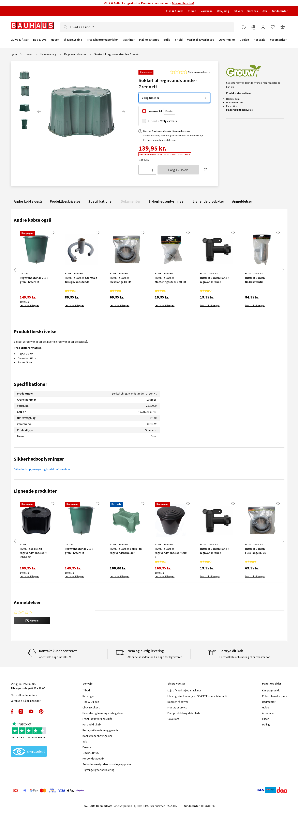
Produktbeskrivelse (65, 201)
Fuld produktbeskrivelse (239, 109)
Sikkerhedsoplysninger (167, 201)
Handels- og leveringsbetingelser (103, 713)
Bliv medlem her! (183, 3)
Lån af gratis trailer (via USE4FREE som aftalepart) (197, 696)
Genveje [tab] (87, 683)
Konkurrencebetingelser (97, 736)
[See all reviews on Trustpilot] (29, 728)
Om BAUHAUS (91, 753)
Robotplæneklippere (274, 696)
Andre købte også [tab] (32, 220)
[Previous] (39, 112)
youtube (31, 711)
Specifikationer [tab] (30, 384)
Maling (266, 724)
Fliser (265, 719)
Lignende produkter (208, 201)
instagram (21, 711)
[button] (32, 620)
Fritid (179, 40)
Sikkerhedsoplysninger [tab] (39, 459)
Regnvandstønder (75, 54)
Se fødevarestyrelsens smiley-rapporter (107, 764)
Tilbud (192, 11)
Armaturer (268, 713)
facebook (12, 711)
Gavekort (173, 719)
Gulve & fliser (20, 40)
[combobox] (147, 27)
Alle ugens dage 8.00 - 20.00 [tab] (28, 686)
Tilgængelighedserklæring (99, 770)
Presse (87, 747)
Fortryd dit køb (92, 724)
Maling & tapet (149, 40)
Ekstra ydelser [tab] (176, 683)
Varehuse (206, 11)
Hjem (14, 54)
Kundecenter (279, 11)
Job (264, 11)
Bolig (166, 40)
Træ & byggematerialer (102, 40)
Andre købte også (28, 201)
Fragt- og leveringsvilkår (97, 719)
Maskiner (128, 40)
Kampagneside (271, 690)
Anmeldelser (242, 201)
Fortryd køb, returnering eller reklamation (245, 657)
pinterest (41, 711)
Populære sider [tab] (271, 683)
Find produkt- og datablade (183, 713)
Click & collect (91, 707)
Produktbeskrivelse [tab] (35, 331)
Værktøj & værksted (200, 40)
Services (252, 11)
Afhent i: (154, 121)
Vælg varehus (168, 121)
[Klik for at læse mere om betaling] (73, 790)
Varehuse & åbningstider (26, 701)
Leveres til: (155, 111)
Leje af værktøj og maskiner (184, 690)
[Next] (123, 112)
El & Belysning (73, 40)
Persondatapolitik (93, 758)
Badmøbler (268, 702)
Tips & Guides (174, 11)
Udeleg (244, 40)
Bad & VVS (39, 40)
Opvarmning (227, 40)
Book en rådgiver (177, 702)
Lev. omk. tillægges (29, 305)
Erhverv (238, 11)
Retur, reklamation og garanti (100, 730)
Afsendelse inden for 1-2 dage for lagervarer (155, 657)
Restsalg (260, 40)
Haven (55, 40)
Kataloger (88, 696)
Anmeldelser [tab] (27, 602)
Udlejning (223, 11)
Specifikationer (100, 201)
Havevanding (48, 54)
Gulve (265, 707)
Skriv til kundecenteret (25, 695)
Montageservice (177, 707)
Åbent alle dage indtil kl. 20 (55, 657)
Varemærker (278, 40)
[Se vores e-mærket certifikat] (29, 752)
